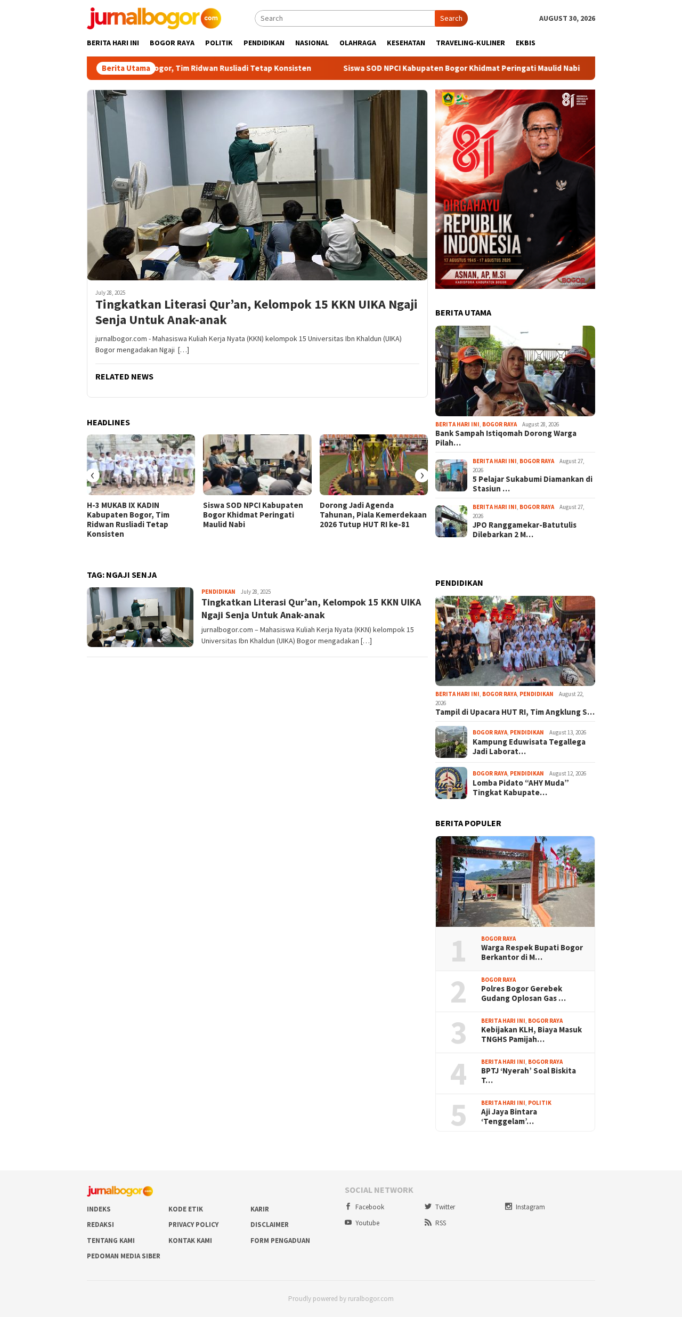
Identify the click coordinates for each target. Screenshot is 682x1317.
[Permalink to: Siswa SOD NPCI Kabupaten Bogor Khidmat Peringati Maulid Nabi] (257, 464)
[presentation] (93, 475)
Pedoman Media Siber (123, 1256)
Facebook (369, 1206)
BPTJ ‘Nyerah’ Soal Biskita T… (528, 1075)
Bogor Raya (499, 424)
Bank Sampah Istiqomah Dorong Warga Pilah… (506, 438)
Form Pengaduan (280, 1240)
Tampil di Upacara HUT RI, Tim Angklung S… (515, 712)
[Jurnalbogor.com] (154, 17)
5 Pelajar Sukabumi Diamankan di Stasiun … (532, 484)
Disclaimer (269, 1224)
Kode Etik (185, 1209)
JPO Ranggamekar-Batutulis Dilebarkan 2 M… (525, 529)
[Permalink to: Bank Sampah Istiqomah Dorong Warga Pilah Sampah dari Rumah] (515, 371)
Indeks (99, 1209)
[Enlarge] (581, 103)
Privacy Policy (193, 1224)
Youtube (367, 1222)
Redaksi (100, 1224)
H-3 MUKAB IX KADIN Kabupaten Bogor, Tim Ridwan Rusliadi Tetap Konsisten (128, 519)
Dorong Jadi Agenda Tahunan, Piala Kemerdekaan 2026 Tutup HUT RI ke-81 (373, 514)
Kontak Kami (190, 1240)
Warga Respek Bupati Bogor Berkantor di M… (532, 952)
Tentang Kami (111, 1240)
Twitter (445, 1206)
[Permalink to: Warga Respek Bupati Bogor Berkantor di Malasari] (515, 881)
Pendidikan (218, 591)
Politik (539, 1102)
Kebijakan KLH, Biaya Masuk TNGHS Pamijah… (531, 1034)
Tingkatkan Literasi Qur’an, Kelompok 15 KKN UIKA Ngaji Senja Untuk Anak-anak (256, 312)
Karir (259, 1209)
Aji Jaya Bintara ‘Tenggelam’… (509, 1116)
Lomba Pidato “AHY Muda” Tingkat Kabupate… (521, 787)
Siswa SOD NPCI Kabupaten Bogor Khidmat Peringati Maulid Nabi (406, 68)
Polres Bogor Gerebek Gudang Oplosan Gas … (523, 993)
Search (451, 18)
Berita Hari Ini (457, 424)
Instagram (530, 1206)
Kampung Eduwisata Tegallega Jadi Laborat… (529, 746)
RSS (440, 1222)
